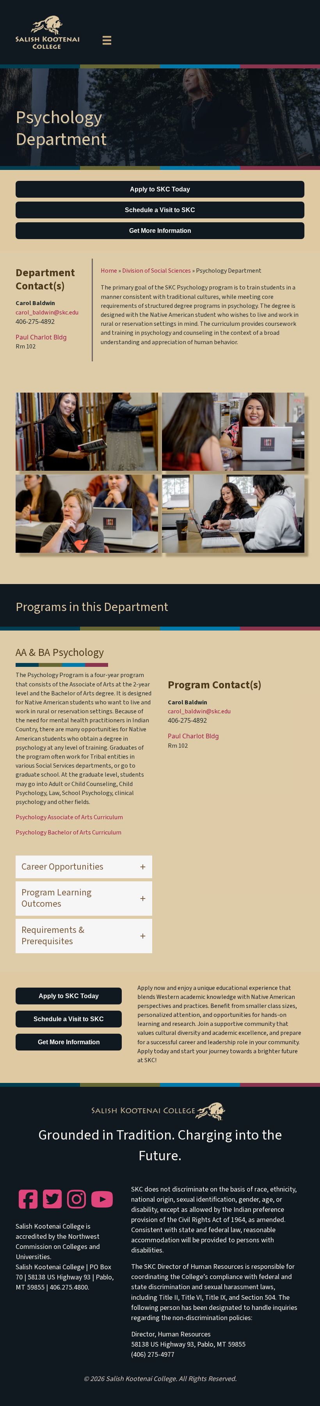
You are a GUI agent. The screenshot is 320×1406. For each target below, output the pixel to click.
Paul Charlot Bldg (41, 337)
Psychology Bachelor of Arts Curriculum (68, 832)
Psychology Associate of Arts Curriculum (69, 817)
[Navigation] (107, 39)
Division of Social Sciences (156, 270)
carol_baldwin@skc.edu (47, 312)
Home (109, 270)
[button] (84, 867)
